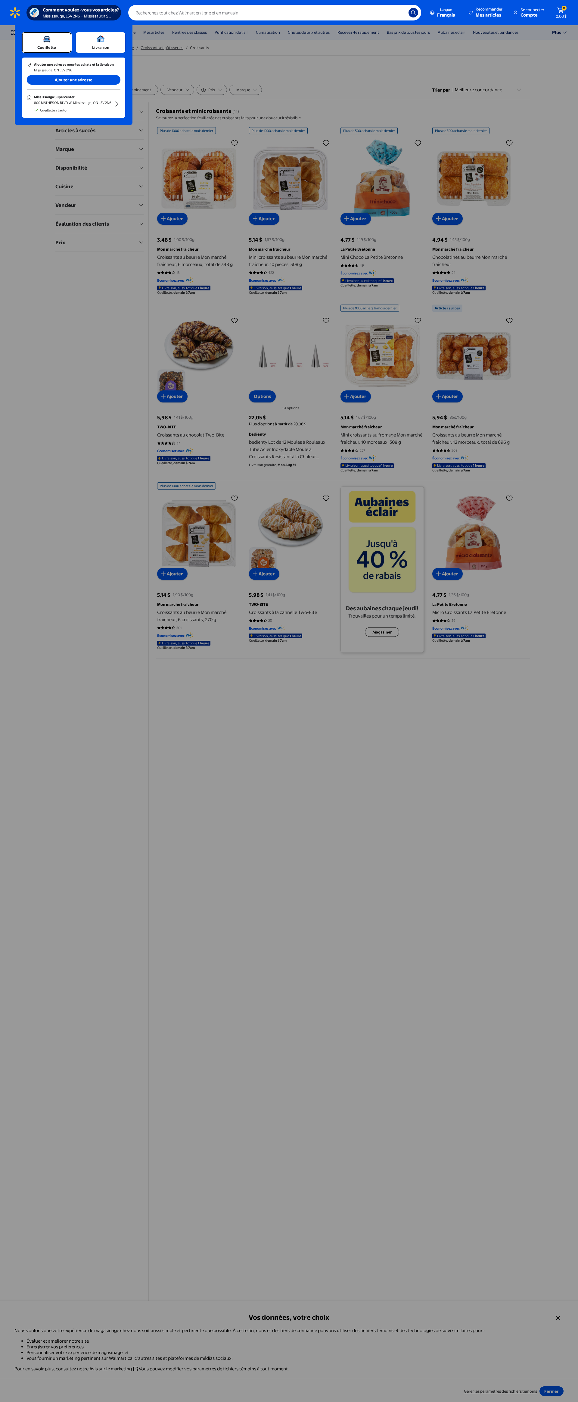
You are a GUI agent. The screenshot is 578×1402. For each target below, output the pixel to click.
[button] (486, 12)
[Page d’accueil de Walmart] (15, 12)
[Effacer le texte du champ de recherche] (399, 12)
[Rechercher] (413, 12)
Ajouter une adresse (73, 79)
